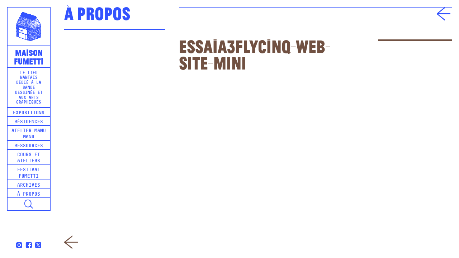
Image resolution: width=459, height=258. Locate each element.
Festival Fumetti (28, 173)
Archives (28, 185)
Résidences (28, 122)
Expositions (28, 113)
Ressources (28, 146)
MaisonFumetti (28, 56)
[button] (29, 204)
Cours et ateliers (28, 158)
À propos (28, 194)
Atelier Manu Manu (28, 134)
